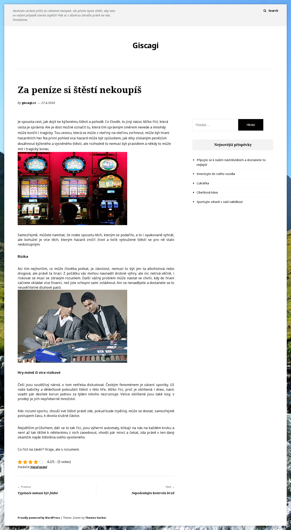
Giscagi (145, 45)
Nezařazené (38, 467)
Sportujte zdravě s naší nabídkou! (220, 202)
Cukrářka (203, 183)
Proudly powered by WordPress (39, 518)
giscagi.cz (29, 103)
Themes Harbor (95, 518)
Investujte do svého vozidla (216, 174)
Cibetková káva (207, 192)
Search (273, 11)
